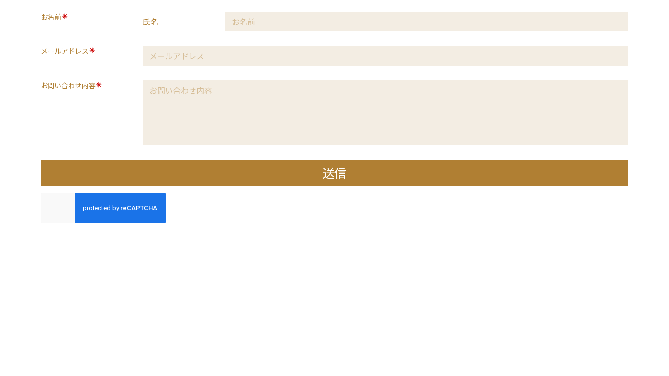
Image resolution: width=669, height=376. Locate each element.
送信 (334, 172)
